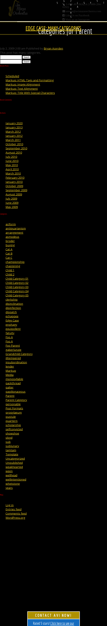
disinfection (13, 308)
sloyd (9, 438)
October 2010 (14, 144)
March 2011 (13, 140)
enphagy (11, 325)
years (9, 488)
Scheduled (12, 76)
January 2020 (14, 123)
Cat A (9, 249)
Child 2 (10, 274)
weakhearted (14, 467)
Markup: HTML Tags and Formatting (30, 80)
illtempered (13, 358)
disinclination (14, 304)
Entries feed (13, 509)
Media (10, 375)
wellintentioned (16, 479)
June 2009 (12, 203)
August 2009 (14, 194)
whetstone (13, 484)
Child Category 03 (17, 287)
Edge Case (12, 320)
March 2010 (13, 173)
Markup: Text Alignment (22, 89)
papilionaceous (15, 391)
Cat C (9, 258)
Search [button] (26, 57)
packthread (13, 383)
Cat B (9, 253)
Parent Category (16, 400)
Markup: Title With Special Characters (30, 93)
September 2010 (16, 148)
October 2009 (14, 186)
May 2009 (12, 207)
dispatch (11, 312)
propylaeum (14, 412)
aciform (11, 224)
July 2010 (11, 157)
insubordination (16, 362)
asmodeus (12, 237)
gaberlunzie (13, 350)
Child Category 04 (17, 291)
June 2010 (12, 161)
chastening (13, 266)
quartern (12, 421)
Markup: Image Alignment (23, 84)
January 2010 (14, 182)
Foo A (9, 337)
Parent (10, 396)
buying (10, 245)
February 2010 (15, 178)
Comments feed (16, 513)
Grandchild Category (19, 354)
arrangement (14, 232)
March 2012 (13, 131)
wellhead (11, 475)
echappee (12, 316)
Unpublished (14, 463)
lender (10, 366)
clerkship (12, 299)
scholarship (13, 425)
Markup (11, 371)
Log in (10, 505)
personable (13, 404)
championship (15, 262)
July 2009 (11, 198)
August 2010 (14, 152)
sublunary (12, 446)
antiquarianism (16, 228)
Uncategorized (15, 458)
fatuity (10, 333)
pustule (11, 417)
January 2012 (14, 136)
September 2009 (16, 190)
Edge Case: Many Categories (53, 28)
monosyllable (14, 379)
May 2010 (12, 165)
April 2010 (12, 169)
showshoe (12, 433)
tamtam (11, 450)
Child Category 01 (17, 279)
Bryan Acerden (53, 48)
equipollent (13, 329)
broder (10, 241)
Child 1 (10, 270)
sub (8, 442)
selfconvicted (14, 429)
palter (10, 387)
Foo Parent (13, 345)
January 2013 (14, 127)
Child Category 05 (17, 295)
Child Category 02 (17, 283)
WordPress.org (15, 518)
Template (12, 454)
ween (9, 471)
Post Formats (14, 408)
